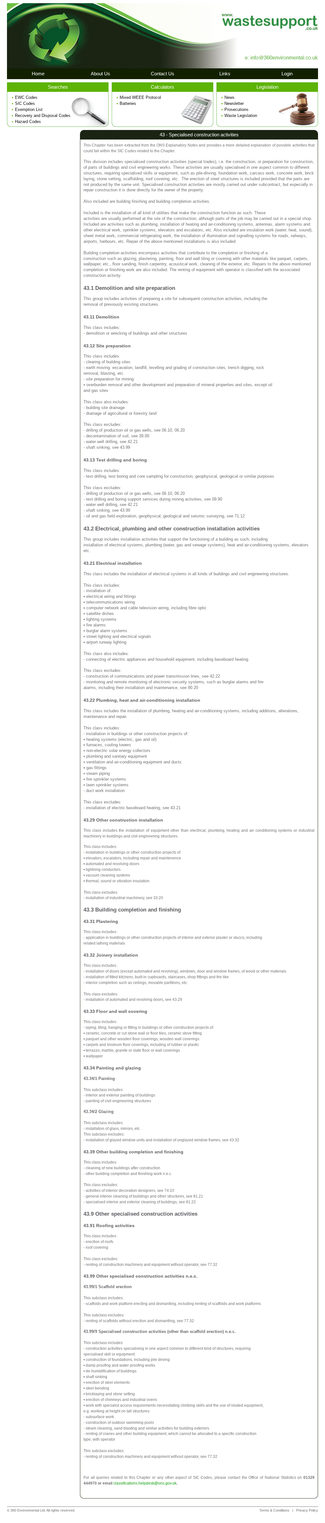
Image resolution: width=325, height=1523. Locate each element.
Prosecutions (236, 109)
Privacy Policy (307, 1510)
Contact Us (162, 73)
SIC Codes (25, 103)
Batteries (128, 103)
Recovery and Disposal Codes (42, 115)
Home (38, 73)
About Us (100, 73)
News (229, 97)
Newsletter (234, 103)
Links (224, 73)
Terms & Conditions (274, 1510)
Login (287, 73)
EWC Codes (26, 97)
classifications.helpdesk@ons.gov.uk (144, 1483)
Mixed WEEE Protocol (140, 97)
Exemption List (29, 109)
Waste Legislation (240, 115)
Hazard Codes (28, 121)
